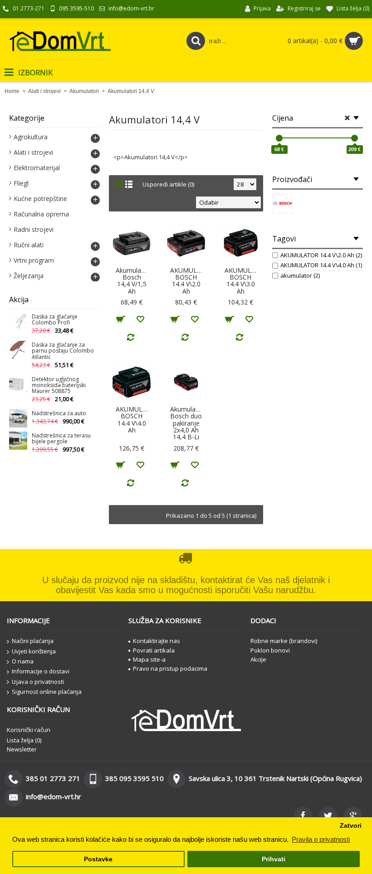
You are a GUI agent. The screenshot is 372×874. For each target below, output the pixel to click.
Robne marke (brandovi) (283, 641)
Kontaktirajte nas (156, 641)
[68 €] (279, 138)
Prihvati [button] (273, 859)
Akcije (258, 659)
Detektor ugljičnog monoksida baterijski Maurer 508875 (59, 385)
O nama (23, 661)
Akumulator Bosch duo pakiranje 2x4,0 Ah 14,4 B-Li (187, 423)
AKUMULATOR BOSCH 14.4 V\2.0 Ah (187, 280)
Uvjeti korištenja (34, 651)
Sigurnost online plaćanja (47, 691)
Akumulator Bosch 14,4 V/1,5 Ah (133, 280)
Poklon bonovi (270, 650)
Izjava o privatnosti (38, 682)
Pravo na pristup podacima (170, 668)
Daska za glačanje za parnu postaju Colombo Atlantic (63, 351)
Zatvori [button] (351, 825)
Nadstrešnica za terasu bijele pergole (61, 438)
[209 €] (354, 138)
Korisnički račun (28, 730)
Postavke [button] (98, 859)
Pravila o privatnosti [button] (321, 839)
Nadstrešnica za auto (59, 413)
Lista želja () (24, 740)
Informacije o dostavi (40, 671)
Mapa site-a (149, 659)
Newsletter (22, 749)
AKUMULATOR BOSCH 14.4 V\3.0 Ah (242, 280)
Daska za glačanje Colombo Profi (55, 320)
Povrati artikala (154, 650)
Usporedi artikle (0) (168, 184)
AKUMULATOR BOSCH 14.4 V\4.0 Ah (133, 419)
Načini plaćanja (33, 641)
